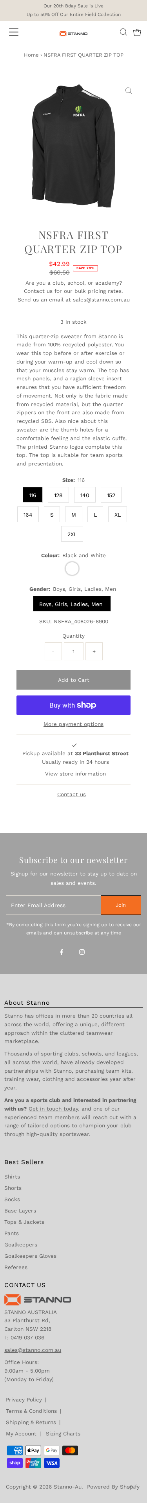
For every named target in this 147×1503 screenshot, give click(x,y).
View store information (75, 773)
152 (111, 495)
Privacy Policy (24, 1399)
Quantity (73, 636)
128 (58, 495)
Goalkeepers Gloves (30, 1256)
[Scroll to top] (131, 1487)
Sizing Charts (63, 1433)
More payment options (73, 724)
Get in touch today (53, 1108)
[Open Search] (123, 32)
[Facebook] (61, 952)
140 (84, 495)
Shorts (13, 1188)
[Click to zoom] (128, 91)
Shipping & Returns (31, 1422)
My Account (21, 1433)
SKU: (45, 621)
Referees (15, 1267)
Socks (12, 1199)
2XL (72, 534)
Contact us (38, 291)
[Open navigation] (20, 32)
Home (31, 55)
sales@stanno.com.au (101, 299)
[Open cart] (137, 32)
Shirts (12, 1176)
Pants (11, 1233)
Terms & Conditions (31, 1411)
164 (28, 515)
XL (117, 515)
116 (32, 495)
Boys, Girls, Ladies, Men (72, 604)
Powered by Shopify (113, 1486)
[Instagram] (82, 952)
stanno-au (68, 1486)
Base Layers (20, 1210)
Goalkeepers (20, 1244)
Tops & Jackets (24, 1222)
